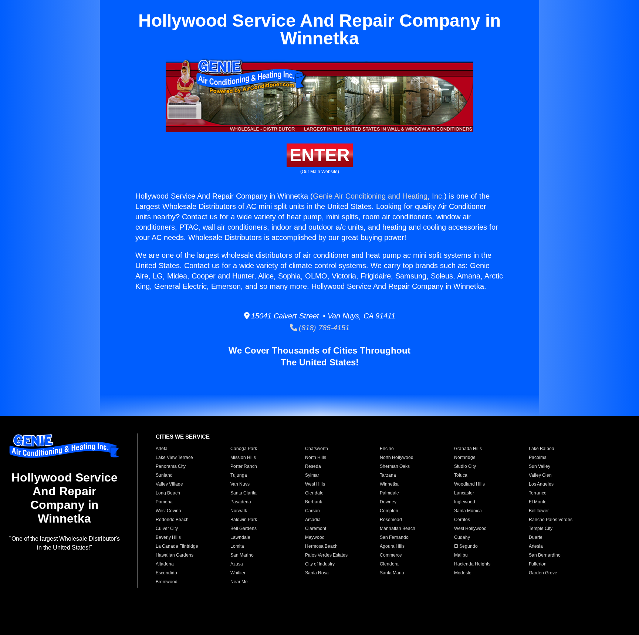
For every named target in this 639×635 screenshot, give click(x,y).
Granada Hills (468, 448)
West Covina (168, 510)
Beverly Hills (168, 537)
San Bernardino (545, 555)
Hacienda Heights (472, 564)
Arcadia (313, 519)
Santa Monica (468, 510)
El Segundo (466, 546)
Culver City (167, 528)
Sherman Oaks (395, 466)
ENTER (320, 155)
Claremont (315, 528)
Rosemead (391, 519)
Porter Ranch (243, 466)
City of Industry (320, 564)
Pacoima (538, 457)
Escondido (166, 572)
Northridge (465, 457)
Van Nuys (240, 484)
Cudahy (462, 537)
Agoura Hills (392, 546)
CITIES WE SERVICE (183, 436)
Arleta (162, 448)
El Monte (538, 501)
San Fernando (394, 537)
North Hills (315, 457)
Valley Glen (540, 475)
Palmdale (389, 493)
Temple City (540, 528)
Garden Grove (543, 572)
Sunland (164, 475)
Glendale (314, 493)
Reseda (313, 466)
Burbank (313, 501)
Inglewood (464, 501)
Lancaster (464, 493)
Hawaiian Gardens (174, 555)
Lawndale (240, 537)
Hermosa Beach (321, 546)
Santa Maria (392, 572)
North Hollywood (396, 457)
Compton (389, 510)
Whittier (238, 572)
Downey (388, 501)
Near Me (239, 581)
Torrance (538, 493)
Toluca (460, 475)
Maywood (315, 537)
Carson (312, 510)
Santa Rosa (317, 572)
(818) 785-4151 (323, 328)
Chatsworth (316, 448)
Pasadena (240, 501)
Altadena (165, 564)
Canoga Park (243, 448)
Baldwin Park (243, 519)
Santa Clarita (243, 493)
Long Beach (168, 493)
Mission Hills (243, 457)
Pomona (164, 501)
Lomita (237, 546)
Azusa (236, 564)
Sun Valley (539, 466)
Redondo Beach (172, 519)
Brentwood (167, 581)
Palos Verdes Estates (326, 555)
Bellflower (539, 510)
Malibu (461, 555)
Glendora (389, 564)
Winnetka (389, 484)
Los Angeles (541, 484)
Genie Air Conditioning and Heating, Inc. (378, 196)
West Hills (315, 484)
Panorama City (171, 466)
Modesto (462, 572)
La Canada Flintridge (177, 546)
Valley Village (169, 484)
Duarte (535, 537)
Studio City (465, 466)
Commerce (391, 555)
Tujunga (238, 475)
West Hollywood (470, 528)
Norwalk (238, 510)
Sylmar (312, 475)
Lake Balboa (541, 448)
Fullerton (538, 564)
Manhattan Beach (397, 528)
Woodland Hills (469, 484)
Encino (387, 448)
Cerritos (462, 519)
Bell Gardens (243, 528)
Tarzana (388, 475)
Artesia (536, 546)
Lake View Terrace (174, 457)
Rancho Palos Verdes (550, 519)
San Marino (242, 555)
